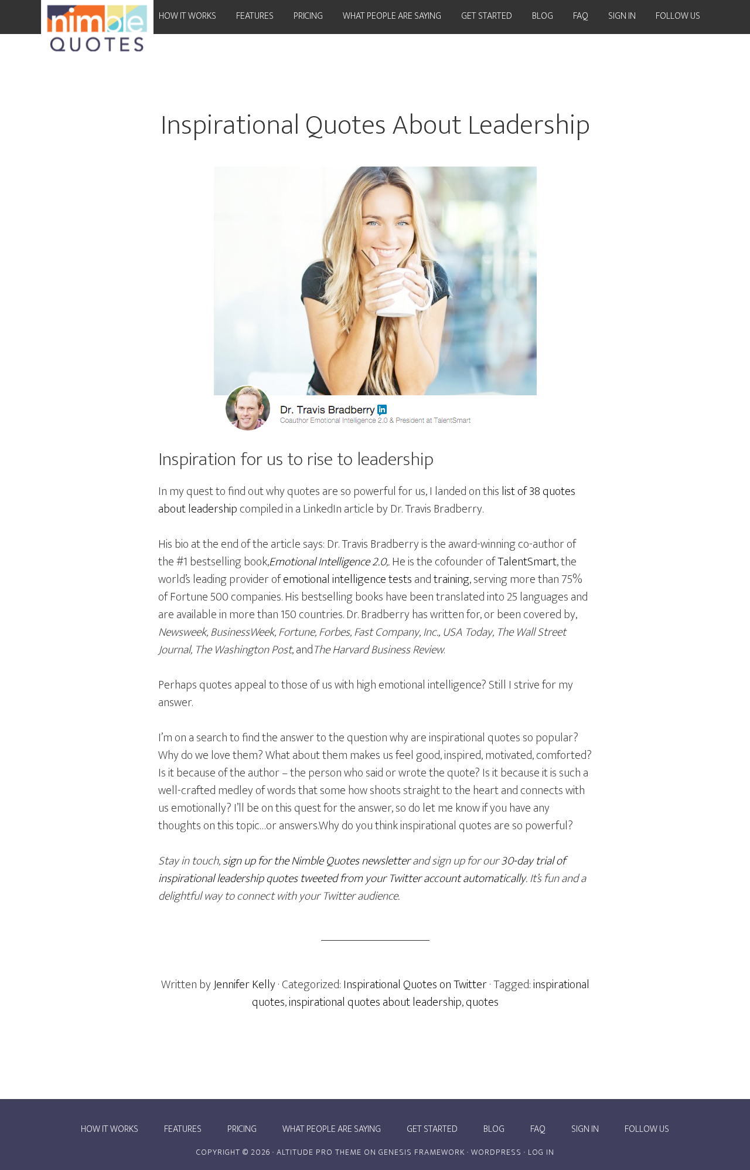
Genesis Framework (422, 1152)
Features (183, 1129)
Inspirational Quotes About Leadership (375, 125)
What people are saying (331, 1129)
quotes (482, 1002)
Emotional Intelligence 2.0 (327, 562)
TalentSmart (527, 562)
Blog (493, 1129)
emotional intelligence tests (347, 579)
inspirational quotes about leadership (375, 1002)
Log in (541, 1152)
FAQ (538, 1129)
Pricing (242, 1129)
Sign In (585, 1129)
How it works (109, 1129)
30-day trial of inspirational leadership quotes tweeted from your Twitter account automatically (361, 869)
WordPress (496, 1152)
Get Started (432, 1129)
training (451, 579)
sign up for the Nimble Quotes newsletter (316, 861)
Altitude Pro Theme (319, 1152)
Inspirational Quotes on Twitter (415, 985)
